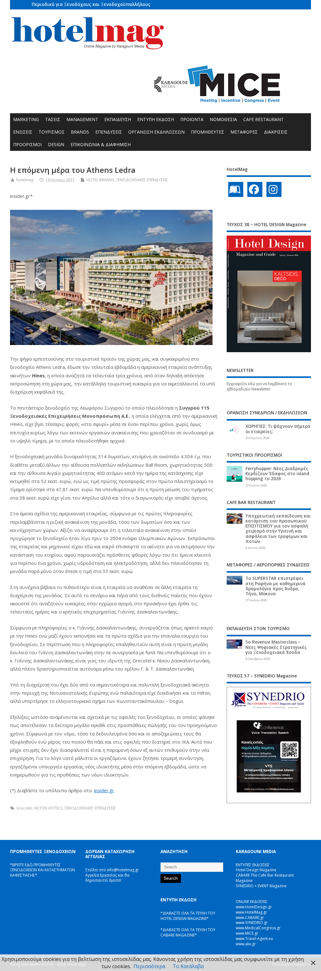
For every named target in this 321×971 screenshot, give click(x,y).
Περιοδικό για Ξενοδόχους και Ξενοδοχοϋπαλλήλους (91, 4)
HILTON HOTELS (48, 808)
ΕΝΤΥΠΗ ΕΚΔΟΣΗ (155, 119)
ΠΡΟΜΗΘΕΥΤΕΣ (207, 132)
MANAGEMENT (82, 119)
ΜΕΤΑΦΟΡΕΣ (244, 132)
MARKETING (26, 119)
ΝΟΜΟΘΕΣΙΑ (223, 119)
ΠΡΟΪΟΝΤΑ (191, 119)
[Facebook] (254, 189)
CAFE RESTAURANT (263, 119)
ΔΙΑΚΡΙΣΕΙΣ (275, 132)
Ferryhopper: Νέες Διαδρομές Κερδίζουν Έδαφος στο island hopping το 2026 (277, 473)
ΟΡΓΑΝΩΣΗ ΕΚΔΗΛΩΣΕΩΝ (156, 132)
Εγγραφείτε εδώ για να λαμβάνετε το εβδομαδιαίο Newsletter (259, 386)
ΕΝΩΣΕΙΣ (22, 132)
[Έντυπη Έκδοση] (235, 189)
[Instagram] (274, 189)
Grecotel (24, 808)
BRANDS (80, 132)
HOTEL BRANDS (100, 180)
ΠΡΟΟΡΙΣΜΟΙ (27, 144)
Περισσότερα (149, 966)
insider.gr (104, 790)
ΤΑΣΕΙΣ (52, 119)
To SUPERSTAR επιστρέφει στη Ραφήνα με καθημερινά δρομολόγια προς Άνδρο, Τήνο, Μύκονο (275, 586)
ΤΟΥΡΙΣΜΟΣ (52, 132)
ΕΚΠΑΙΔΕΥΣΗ (117, 119)
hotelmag (24, 180)
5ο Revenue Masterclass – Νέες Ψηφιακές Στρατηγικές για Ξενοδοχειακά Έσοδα (276, 647)
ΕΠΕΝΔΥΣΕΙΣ (108, 132)
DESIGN (56, 144)
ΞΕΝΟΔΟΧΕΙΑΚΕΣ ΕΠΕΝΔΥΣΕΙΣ (142, 180)
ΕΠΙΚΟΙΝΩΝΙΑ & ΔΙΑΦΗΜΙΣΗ (101, 144)
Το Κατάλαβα (188, 966)
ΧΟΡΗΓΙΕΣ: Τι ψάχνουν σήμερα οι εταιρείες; (277, 428)
